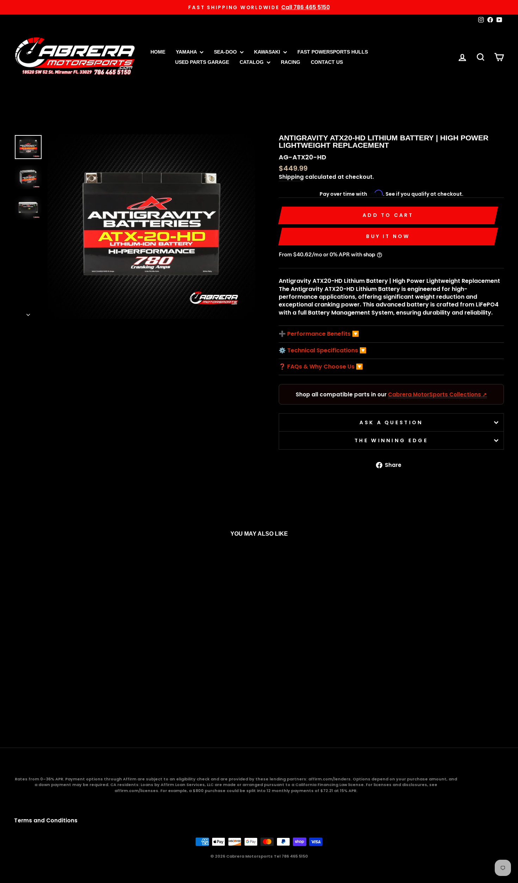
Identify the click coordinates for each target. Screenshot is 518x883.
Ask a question (391, 422)
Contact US (327, 62)
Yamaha (187, 52)
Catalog (252, 62)
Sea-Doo (226, 52)
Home (157, 52)
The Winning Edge (391, 440)
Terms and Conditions (46, 820)
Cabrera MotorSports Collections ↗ (437, 394)
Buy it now (388, 236)
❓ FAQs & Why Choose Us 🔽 (321, 367)
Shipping (291, 177)
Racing (290, 62)
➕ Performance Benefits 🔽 (319, 334)
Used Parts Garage (202, 62)
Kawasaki (268, 52)
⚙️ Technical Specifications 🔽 (322, 350)
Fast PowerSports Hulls (332, 52)
